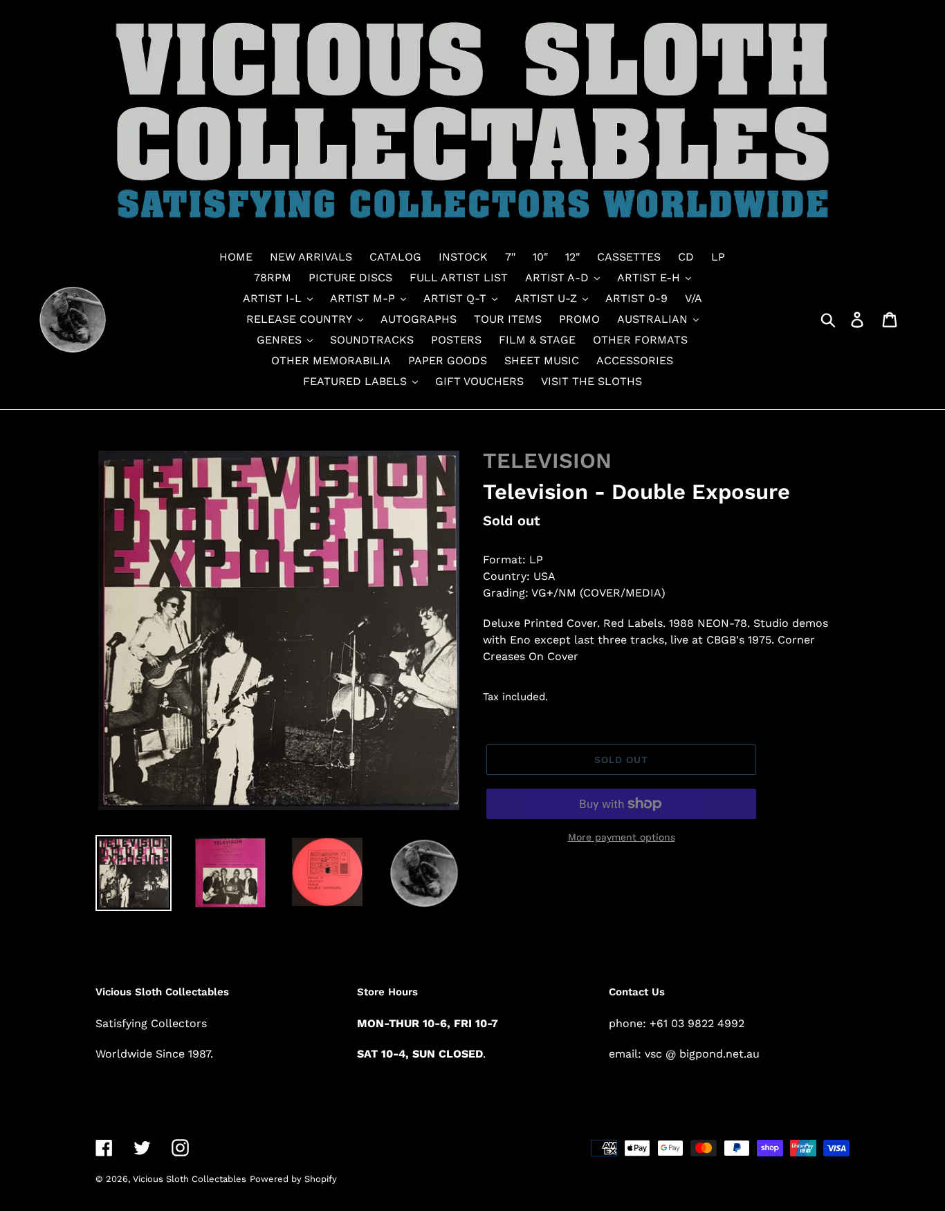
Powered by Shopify (293, 1179)
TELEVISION (547, 460)
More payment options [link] (621, 837)
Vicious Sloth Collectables (189, 1179)
